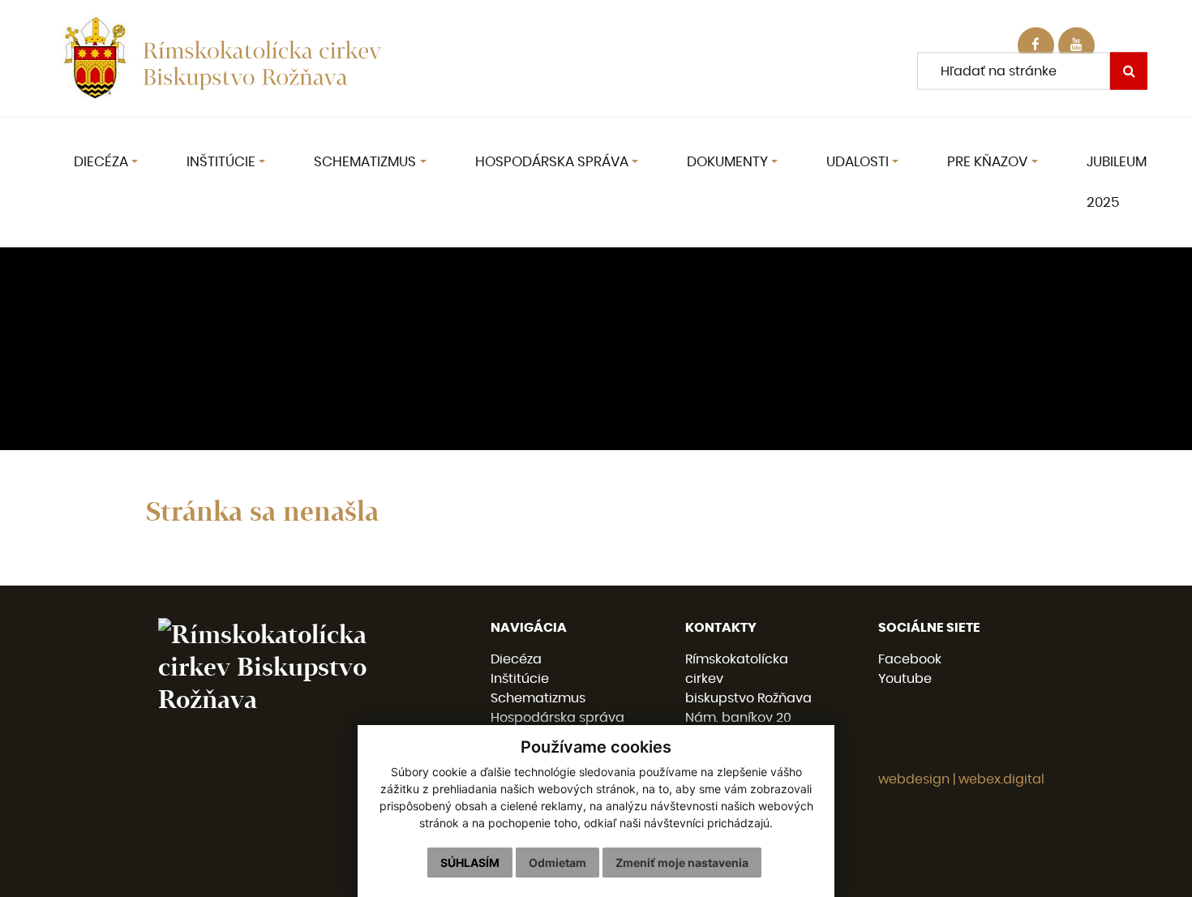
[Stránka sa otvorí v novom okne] (1076, 46)
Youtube (905, 678)
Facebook (909, 659)
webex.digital (1001, 779)
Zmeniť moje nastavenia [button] (681, 862)
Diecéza (516, 659)
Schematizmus (538, 698)
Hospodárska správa (557, 717)
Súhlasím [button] (470, 862)
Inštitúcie (520, 678)
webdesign (914, 779)
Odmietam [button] (557, 862)
